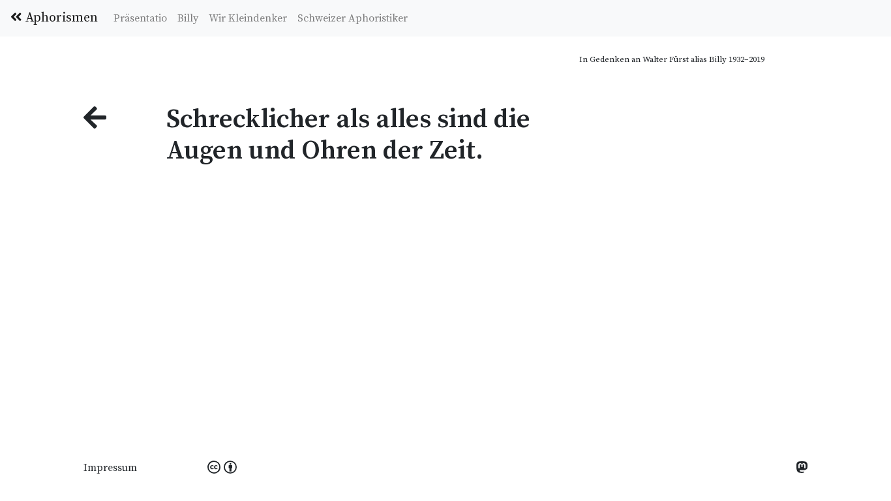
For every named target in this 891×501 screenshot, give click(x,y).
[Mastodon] (802, 469)
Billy (187, 18)
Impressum (110, 467)
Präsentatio (140, 18)
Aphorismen (60, 18)
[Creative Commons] (222, 468)
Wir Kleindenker (248, 18)
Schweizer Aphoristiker (352, 18)
